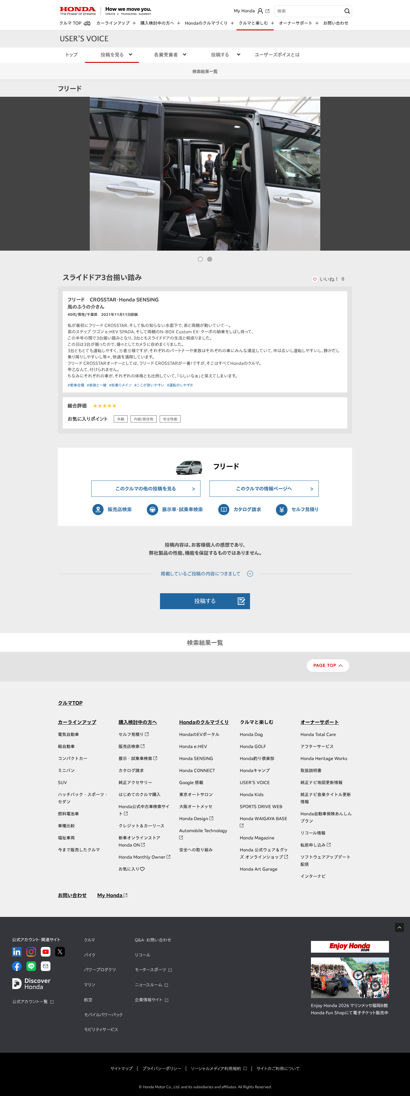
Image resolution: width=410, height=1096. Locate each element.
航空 (88, 1000)
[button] (200, 259)
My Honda (110, 895)
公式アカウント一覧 (30, 1002)
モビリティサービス (101, 1029)
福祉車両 (66, 838)
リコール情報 (312, 833)
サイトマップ (121, 1069)
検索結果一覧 (205, 71)
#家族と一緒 (97, 385)
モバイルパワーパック (103, 1015)
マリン (89, 985)
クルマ (89, 940)
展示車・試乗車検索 (182, 509)
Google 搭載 (191, 782)
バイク (89, 955)
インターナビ (313, 876)
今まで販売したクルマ (79, 850)
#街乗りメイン (120, 385)
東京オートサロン (196, 794)
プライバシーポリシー (161, 1069)
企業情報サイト (148, 1000)
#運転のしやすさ (180, 385)
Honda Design (194, 819)
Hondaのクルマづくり (204, 722)
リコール (142, 955)
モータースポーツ (150, 970)
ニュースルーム (148, 985)
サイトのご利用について (278, 1069)
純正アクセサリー (135, 782)
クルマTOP (70, 703)
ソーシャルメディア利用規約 (216, 1069)
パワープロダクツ (100, 970)
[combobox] (313, 11)
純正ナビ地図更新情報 (321, 782)
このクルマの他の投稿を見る (146, 488)
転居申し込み (313, 845)
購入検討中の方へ (138, 722)
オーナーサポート (319, 722)
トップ (71, 54)
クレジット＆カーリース (141, 826)
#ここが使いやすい (149, 385)
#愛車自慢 (76, 385)
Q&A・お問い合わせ (153, 940)
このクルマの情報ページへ (264, 488)
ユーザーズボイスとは (277, 54)
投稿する (205, 601)
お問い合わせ (335, 23)
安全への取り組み (196, 850)
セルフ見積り (305, 509)
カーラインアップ (77, 722)
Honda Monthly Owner (143, 857)
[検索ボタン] (346, 11)
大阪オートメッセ (196, 806)
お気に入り (129, 869)
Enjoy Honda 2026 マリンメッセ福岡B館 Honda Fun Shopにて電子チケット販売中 (349, 1009)
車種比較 (66, 826)
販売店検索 (120, 509)
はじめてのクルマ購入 (140, 794)
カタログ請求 (247, 509)
